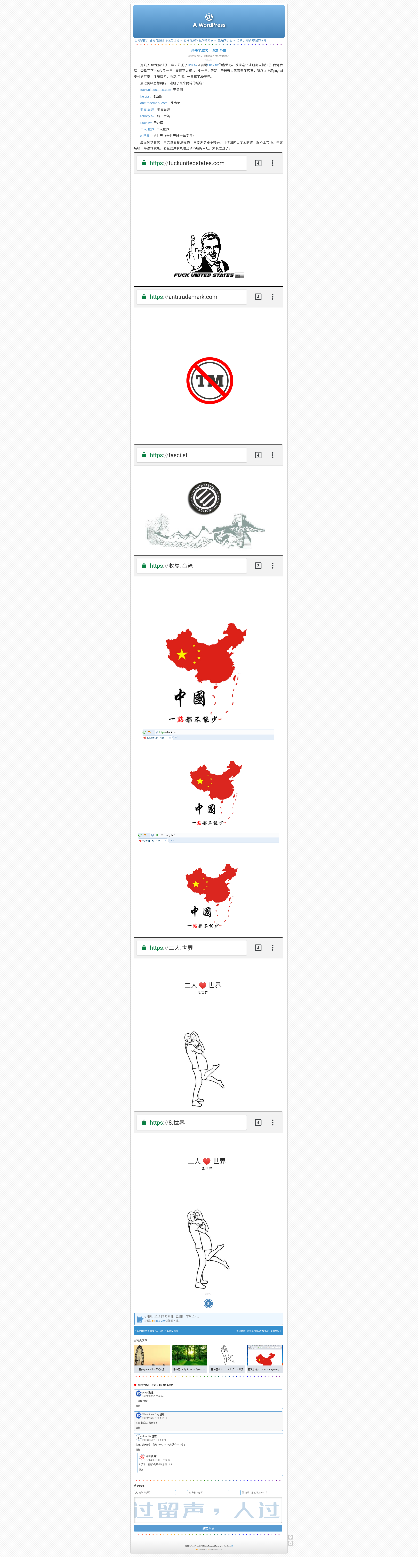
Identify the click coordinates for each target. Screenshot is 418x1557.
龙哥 (148, 1456)
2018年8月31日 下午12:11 (154, 1418)
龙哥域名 (209, 56)
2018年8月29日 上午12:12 (158, 1460)
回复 (138, 1406)
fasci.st (145, 96)
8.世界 (145, 136)
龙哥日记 (173, 40)
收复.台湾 (147, 109)
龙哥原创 (158, 40)
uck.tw (192, 65)
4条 (217, 56)
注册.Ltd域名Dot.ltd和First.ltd (190, 1369)
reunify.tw (147, 116)
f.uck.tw (212, 65)
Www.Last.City (150, 1414)
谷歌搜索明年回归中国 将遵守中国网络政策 (157, 1331)
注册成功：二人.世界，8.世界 (228, 1369)
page (145, 1392)
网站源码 (192, 40)
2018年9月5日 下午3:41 (153, 1396)
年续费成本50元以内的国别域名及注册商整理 (257, 1331)
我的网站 (260, 40)
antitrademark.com (154, 103)
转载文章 (207, 40)
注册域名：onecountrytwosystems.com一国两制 (274, 1369)
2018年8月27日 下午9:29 (154, 1440)
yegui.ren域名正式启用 (153, 1369)
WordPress (227, 1546)
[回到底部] (290, 1543)
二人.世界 (147, 129)
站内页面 (226, 40)
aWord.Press (194, 1546)
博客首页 (142, 40)
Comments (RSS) (215, 1549)
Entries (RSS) (202, 1549)
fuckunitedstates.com (155, 90)
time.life (146, 1436)
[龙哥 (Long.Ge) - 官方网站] (209, 25)
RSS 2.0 (160, 1320)
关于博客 (245, 40)
